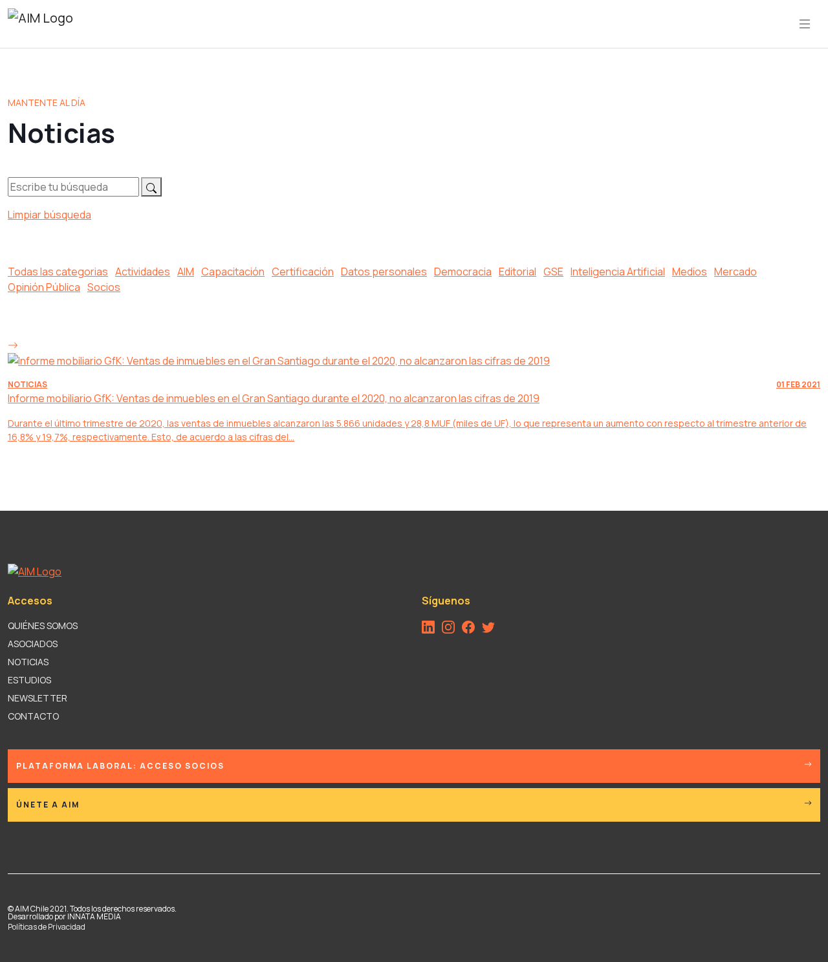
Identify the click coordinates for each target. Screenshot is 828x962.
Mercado (735, 271)
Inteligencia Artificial (618, 271)
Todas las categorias (58, 271)
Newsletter (37, 698)
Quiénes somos (43, 625)
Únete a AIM (48, 804)
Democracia (463, 271)
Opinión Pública (44, 287)
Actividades (142, 271)
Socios (103, 287)
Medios (689, 271)
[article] (414, 390)
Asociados (33, 643)
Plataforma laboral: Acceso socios (120, 765)
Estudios (29, 680)
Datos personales (384, 271)
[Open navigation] (804, 24)
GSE (553, 271)
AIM (185, 271)
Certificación (303, 271)
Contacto (33, 716)
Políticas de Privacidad (46, 926)
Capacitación (233, 271)
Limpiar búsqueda (49, 215)
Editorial (517, 271)
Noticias (28, 662)
